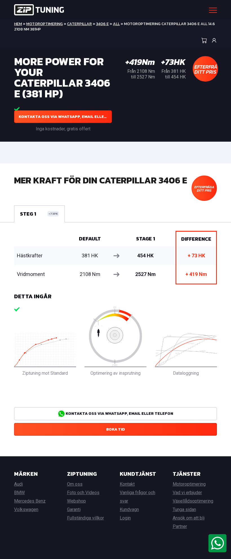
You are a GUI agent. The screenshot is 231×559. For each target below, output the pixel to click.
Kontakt (127, 484)
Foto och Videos (83, 492)
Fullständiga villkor (85, 518)
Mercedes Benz (30, 501)
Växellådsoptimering (193, 501)
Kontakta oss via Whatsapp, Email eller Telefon (65, 117)
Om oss (75, 484)
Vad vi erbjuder (187, 492)
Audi (18, 484)
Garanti (74, 509)
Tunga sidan (184, 509)
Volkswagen (26, 509)
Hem (18, 24)
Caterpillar (79, 24)
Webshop (76, 501)
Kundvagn (129, 509)
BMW (19, 492)
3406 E (102, 24)
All (116, 24)
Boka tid (115, 429)
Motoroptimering (44, 24)
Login (125, 518)
